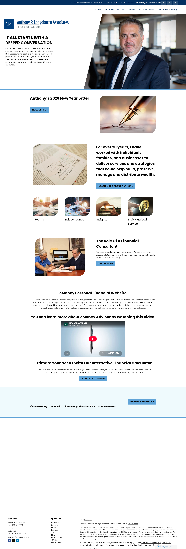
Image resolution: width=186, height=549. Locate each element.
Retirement (55, 523)
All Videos (54, 540)
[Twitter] (163, 3)
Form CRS (88, 520)
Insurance (55, 530)
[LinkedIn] (169, 3)
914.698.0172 (128, 3)
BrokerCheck (133, 524)
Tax (52, 533)
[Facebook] (175, 3)
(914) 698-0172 (19, 523)
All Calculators (56, 542)
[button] (97, 10)
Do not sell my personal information (147, 545)
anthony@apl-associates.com (150, 3)
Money (54, 535)
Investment (55, 525)
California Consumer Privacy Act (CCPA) (156, 543)
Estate (53, 528)
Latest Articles (56, 537)
